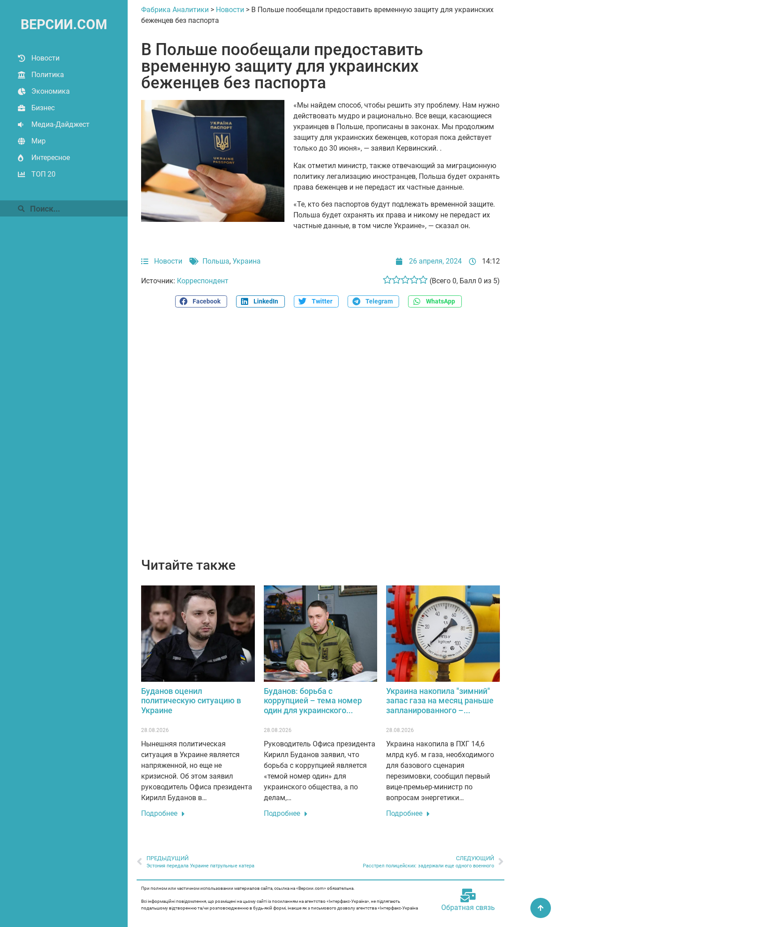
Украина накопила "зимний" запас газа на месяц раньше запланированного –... (440, 700)
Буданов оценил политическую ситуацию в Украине (191, 700)
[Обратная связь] (468, 895)
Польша (215, 261)
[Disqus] (320, 437)
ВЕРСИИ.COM (64, 24)
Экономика (50, 91)
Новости (45, 58)
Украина (246, 261)
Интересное (50, 157)
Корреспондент (202, 281)
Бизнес (43, 108)
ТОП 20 (43, 174)
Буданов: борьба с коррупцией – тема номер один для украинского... (313, 700)
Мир (38, 141)
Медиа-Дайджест (60, 124)
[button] (201, 301)
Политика (47, 74)
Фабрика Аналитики (175, 9)
